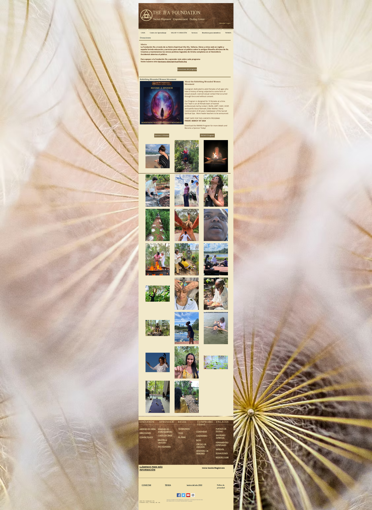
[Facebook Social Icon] (179, 495)
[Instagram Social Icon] (193, 495)
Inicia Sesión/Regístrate (213, 468)
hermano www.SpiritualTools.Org (172, 61)
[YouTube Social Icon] (188, 495)
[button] (162, 102)
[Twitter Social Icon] (183, 495)
